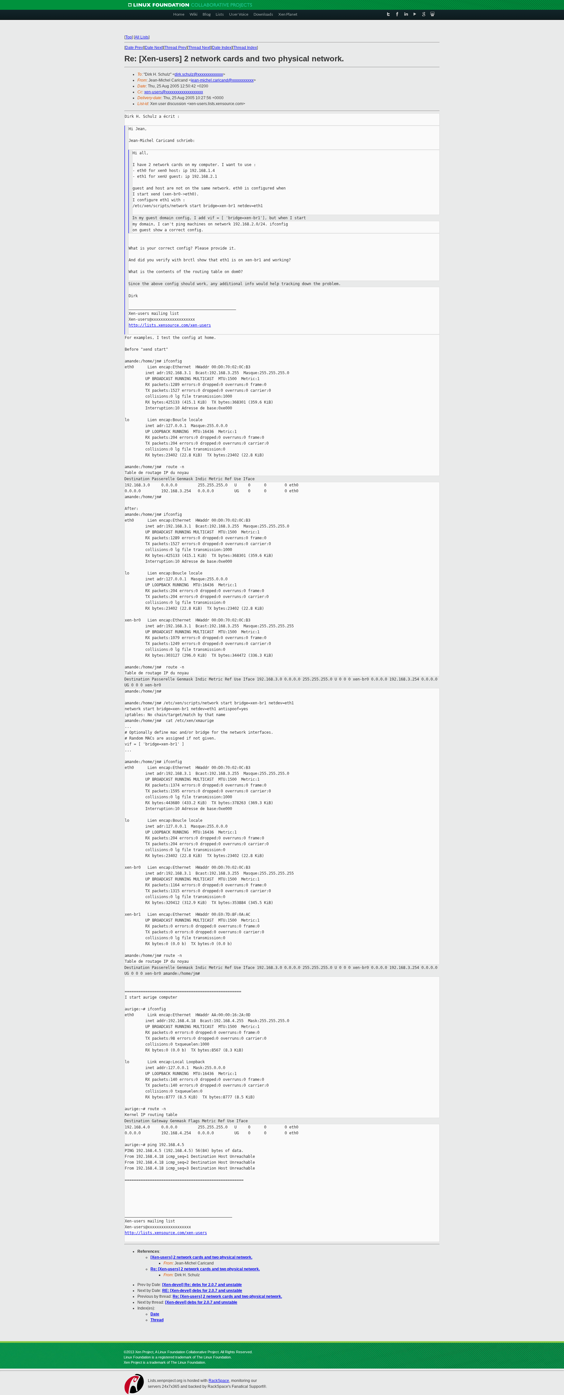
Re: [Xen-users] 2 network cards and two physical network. (205, 1269)
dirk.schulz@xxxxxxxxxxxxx (199, 74)
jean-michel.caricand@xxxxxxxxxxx (222, 80)
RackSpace (219, 1380)
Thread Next (199, 47)
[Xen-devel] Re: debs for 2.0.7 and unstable (202, 1284)
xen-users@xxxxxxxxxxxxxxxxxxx (173, 92)
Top (128, 37)
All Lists (142, 37)
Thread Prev (175, 47)
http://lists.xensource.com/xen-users (170, 325)
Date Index (221, 47)
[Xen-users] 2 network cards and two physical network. (201, 1257)
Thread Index (245, 47)
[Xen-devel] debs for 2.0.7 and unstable (201, 1302)
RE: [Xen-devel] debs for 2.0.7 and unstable (202, 1290)
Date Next (154, 47)
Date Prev (134, 47)
